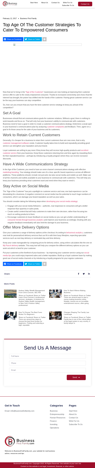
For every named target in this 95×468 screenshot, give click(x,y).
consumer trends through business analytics (26, 220)
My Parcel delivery (10, 245)
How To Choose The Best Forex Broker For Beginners (30, 313)
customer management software (16, 143)
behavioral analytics (74, 233)
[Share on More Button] (44, 39)
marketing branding (11, 172)
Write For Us (67, 2)
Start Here (34, 2)
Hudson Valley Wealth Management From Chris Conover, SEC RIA (32, 291)
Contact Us (55, 2)
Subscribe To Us (68, 5)
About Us (44, 2)
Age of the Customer (34, 92)
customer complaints (55, 127)
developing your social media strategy (61, 201)
